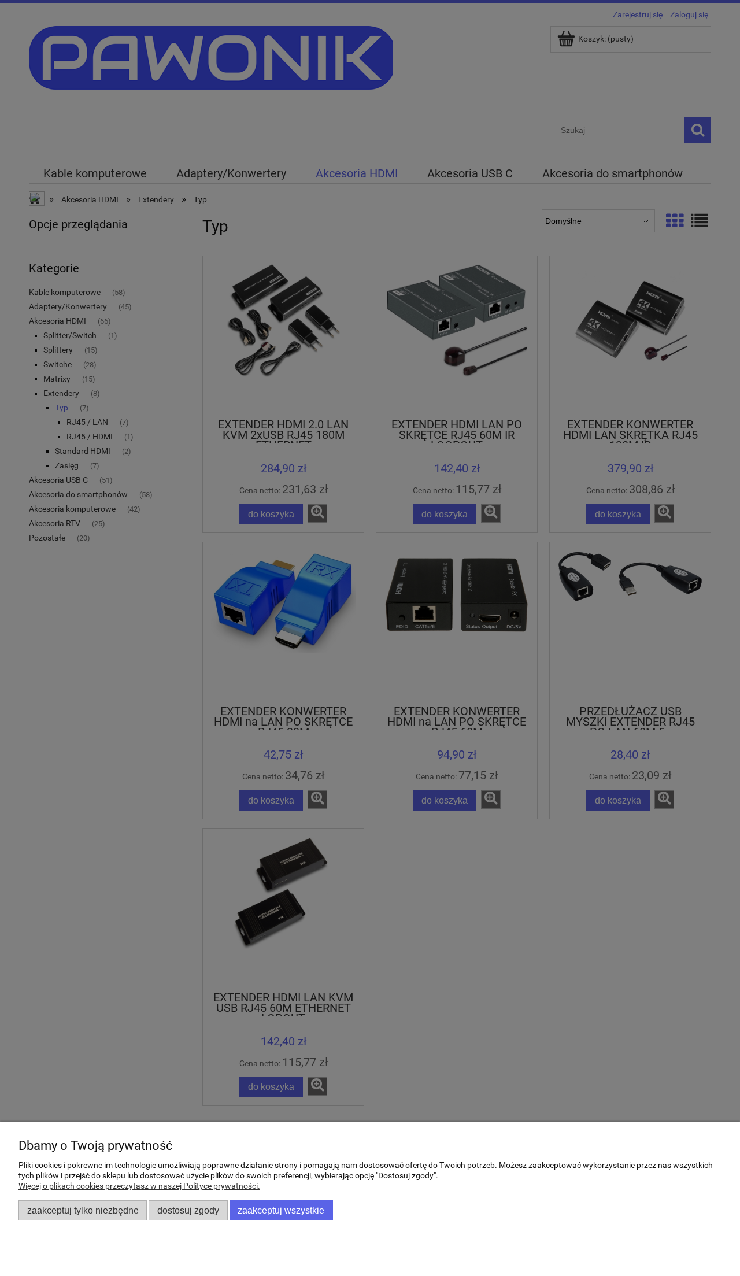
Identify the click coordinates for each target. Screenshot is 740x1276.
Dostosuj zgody (188, 1210)
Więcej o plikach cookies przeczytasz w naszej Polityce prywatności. (139, 1185)
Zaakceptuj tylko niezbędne (83, 1210)
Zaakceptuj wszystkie (281, 1210)
